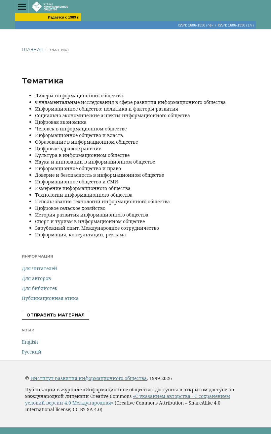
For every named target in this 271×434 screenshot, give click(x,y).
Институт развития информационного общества (88, 378)
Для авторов (36, 278)
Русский (31, 352)
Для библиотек (40, 288)
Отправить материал (55, 314)
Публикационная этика (50, 298)
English (30, 342)
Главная (33, 49)
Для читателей (39, 268)
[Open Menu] (21, 6)
